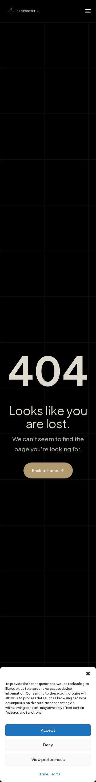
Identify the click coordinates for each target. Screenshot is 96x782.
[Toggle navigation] (76, 11)
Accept (48, 730)
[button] (88, 673)
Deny (48, 744)
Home (43, 774)
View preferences (48, 759)
